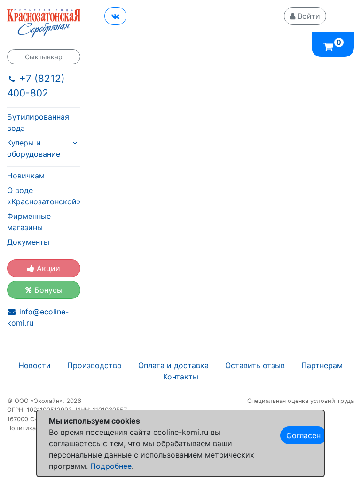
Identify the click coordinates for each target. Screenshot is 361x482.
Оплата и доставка (173, 365)
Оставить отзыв (255, 365)
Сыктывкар (44, 57)
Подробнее (111, 466)
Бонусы (47, 290)
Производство (94, 365)
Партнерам (322, 365)
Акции (47, 268)
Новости (34, 365)
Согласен (303, 435)
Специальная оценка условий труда (300, 400)
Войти (307, 16)
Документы (28, 242)
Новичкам (26, 175)
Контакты (180, 376)
